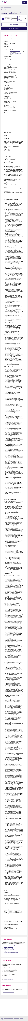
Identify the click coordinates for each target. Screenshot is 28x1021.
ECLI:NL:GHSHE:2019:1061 (16, 53)
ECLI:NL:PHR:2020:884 (15, 51)
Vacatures (2, 1019)
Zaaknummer (6, 46)
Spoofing (21, 1018)
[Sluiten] (25, 18)
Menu (24, 2)
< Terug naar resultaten (14, 28)
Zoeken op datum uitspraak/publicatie (11, 945)
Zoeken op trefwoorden (8, 947)
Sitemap (5, 1018)
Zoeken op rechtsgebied (9, 949)
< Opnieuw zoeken (14, 24)
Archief (6, 1019)
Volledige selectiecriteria (8, 979)
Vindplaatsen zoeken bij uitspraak (11, 951)
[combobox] (14, 118)
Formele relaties (5, 50)
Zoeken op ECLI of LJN (8, 948)
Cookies (11, 1018)
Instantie (5, 37)
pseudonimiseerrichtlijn (9, 19)
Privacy (8, 1018)
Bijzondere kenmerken (6, 60)
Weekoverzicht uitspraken (8, 992)
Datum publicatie (6, 44)
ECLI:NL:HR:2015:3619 (8, 84)
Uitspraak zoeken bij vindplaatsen (11, 952)
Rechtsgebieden (7, 56)
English (2, 1018)
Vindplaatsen (6, 85)
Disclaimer (9, 1019)
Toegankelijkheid (16, 1018)
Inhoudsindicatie (7, 63)
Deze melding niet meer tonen (20, 18)
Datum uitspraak (6, 40)
